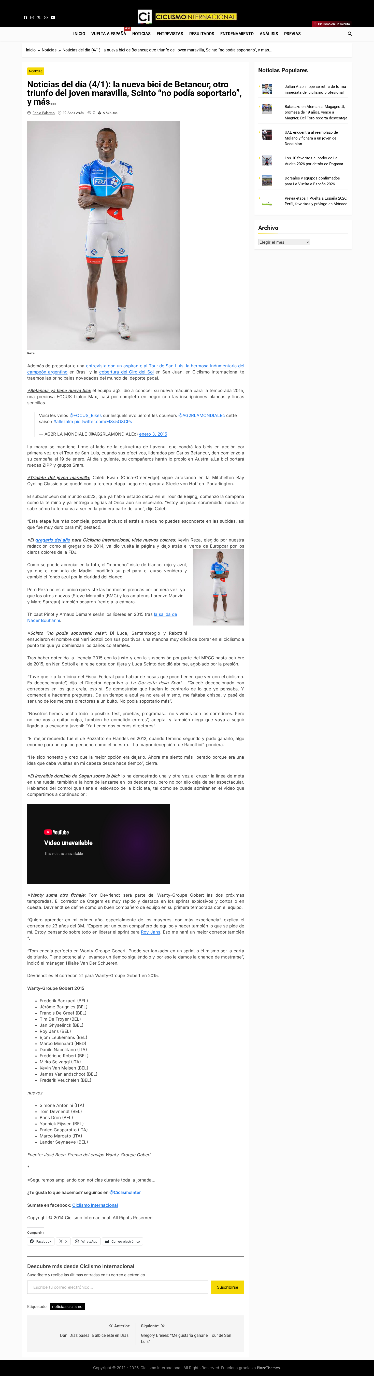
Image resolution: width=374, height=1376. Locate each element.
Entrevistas (170, 33)
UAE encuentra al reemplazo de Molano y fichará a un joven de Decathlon (311, 138)
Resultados (201, 33)
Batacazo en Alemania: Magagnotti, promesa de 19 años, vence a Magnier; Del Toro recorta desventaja (316, 112)
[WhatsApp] (45, 18)
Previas (292, 33)
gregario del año (52, 540)
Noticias (141, 33)
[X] (38, 18)
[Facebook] (25, 18)
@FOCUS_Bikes (85, 415)
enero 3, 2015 (153, 434)
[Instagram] (32, 18)
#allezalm (63, 421)
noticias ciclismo (67, 1306)
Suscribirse (227, 1287)
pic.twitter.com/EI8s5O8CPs (103, 421)
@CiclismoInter (125, 1192)
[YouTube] (53, 18)
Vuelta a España (110, 31)
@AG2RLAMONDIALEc (201, 415)
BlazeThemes (268, 1368)
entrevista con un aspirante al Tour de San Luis (134, 365)
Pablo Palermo (44, 112)
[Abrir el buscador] (350, 34)
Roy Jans (150, 932)
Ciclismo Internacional (95, 1205)
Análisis (269, 33)
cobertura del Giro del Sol (126, 371)
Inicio (79, 33)
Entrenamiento (237, 33)
